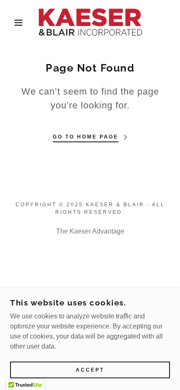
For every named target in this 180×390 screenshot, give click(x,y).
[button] (13, 22)
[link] (90, 22)
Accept (90, 370)
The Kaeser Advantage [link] (90, 231)
